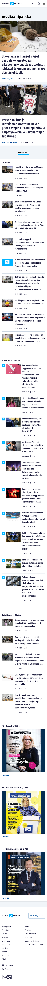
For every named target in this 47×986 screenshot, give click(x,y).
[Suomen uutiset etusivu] (12, 3)
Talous (12, 79)
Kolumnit (5, 955)
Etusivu (28, 930)
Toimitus (28, 937)
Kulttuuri (5, 948)
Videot (4, 952)
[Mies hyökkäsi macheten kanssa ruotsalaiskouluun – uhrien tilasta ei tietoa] (13, 565)
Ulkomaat (14, 142)
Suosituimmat (30, 934)
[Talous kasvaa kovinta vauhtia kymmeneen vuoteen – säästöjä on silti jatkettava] (7, 190)
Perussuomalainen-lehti (34, 944)
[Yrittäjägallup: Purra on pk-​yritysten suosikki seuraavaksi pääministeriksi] (7, 304)
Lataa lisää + (23, 152)
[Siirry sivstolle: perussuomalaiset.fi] (12, 977)
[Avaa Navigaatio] (43, 3)
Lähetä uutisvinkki (32, 941)
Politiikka (5, 79)
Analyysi (5, 937)
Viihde (4, 959)
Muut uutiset (7, 944)
